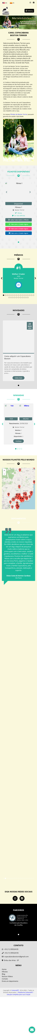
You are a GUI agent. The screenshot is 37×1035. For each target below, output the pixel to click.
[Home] (4, 11)
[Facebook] (33, 2)
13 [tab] (26, 295)
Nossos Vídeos (7, 976)
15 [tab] (29, 295)
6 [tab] (13, 295)
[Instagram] (30, 2)
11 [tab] (22, 295)
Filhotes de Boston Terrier (18, 114)
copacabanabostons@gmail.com (16, 956)
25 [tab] (22, 297)
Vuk (11, 419)
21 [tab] (14, 297)
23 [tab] (18, 297)
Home (4, 969)
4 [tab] (9, 295)
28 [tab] (28, 297)
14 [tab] (28, 295)
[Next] (30, 192)
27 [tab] (26, 297)
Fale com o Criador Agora (19, 224)
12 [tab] (24, 295)
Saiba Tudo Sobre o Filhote (19, 220)
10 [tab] (20, 295)
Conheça (18, 441)
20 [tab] (13, 297)
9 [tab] (18, 295)
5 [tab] (11, 295)
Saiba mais (18, 378)
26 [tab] (24, 297)
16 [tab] (31, 295)
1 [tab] (18, 242)
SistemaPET (15, 990)
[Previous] (6, 192)
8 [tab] (16, 295)
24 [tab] (20, 297)
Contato (5, 979)
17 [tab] (33, 295)
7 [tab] (14, 295)
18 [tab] (9, 297)
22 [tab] (16, 297)
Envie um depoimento (10, 981)
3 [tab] (7, 295)
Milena (26, 419)
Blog (3, 974)
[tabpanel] (18, 209)
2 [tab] (5, 295)
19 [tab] (11, 297)
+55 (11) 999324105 (11, 949)
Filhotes (5, 972)
